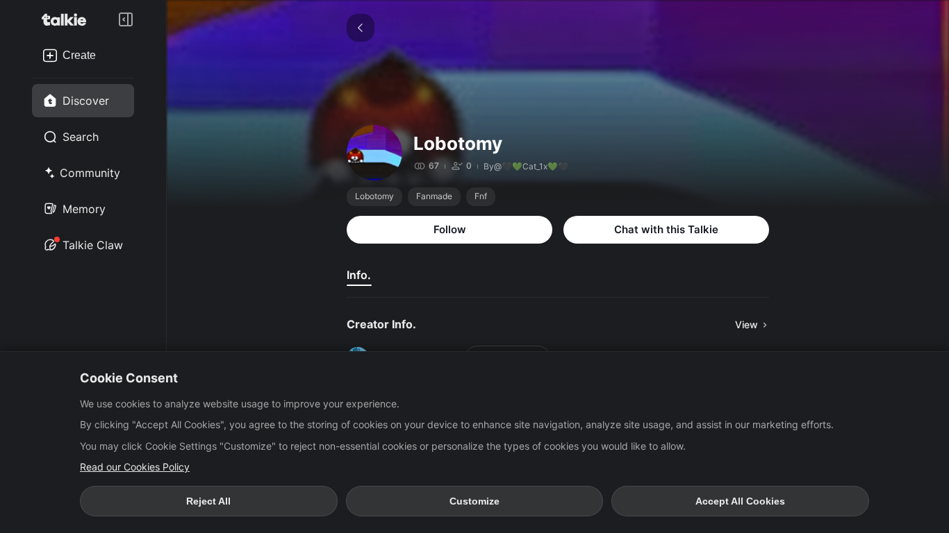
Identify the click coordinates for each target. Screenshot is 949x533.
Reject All (208, 501)
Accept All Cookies (740, 501)
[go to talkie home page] (68, 19)
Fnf (480, 196)
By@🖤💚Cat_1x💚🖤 (526, 166)
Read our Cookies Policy (135, 467)
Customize (474, 501)
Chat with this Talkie (666, 229)
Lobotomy (374, 196)
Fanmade (434, 196)
